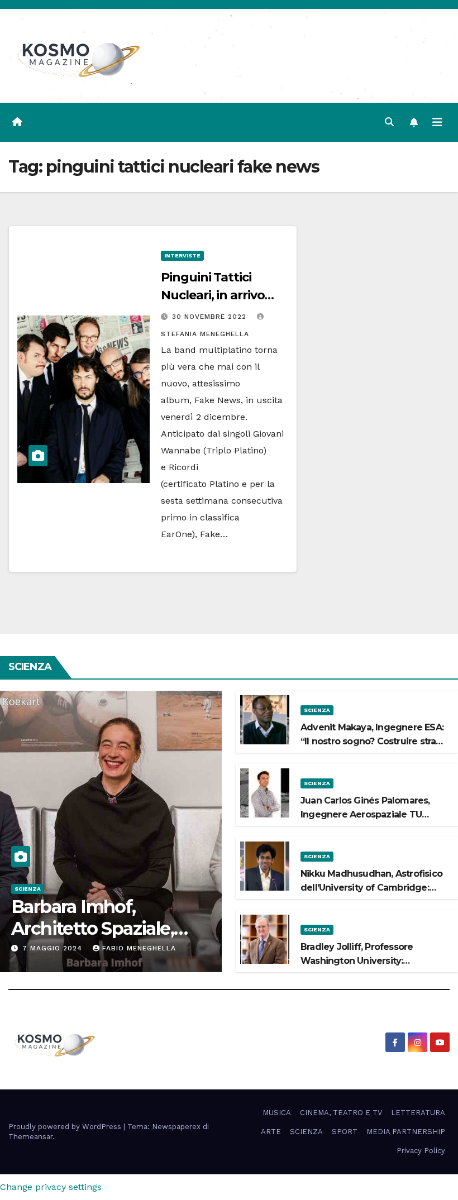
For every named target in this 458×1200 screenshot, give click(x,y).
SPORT (344, 1131)
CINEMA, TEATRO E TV (341, 1112)
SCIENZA (28, 889)
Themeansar (30, 1136)
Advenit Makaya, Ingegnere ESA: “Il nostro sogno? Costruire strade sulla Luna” (374, 741)
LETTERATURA (418, 1112)
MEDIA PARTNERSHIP (405, 1131)
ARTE (271, 1131)
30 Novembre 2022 (210, 317)
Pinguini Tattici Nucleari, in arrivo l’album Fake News (217, 295)
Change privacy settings (51, 1187)
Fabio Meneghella (139, 948)
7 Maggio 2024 (53, 948)
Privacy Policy (421, 1150)
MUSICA (277, 1112)
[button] (389, 122)
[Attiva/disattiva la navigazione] (437, 122)
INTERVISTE (182, 255)
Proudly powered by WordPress (65, 1126)
